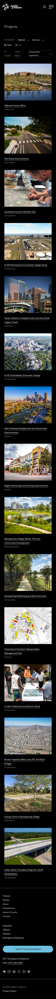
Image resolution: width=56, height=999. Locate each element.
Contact (6, 916)
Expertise (7, 925)
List (19, 45)
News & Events (10, 912)
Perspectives (9, 908)
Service (36, 40)
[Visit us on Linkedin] (14, 971)
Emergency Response (13, 937)
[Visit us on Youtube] (4, 971)
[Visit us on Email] (28, 971)
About (6, 904)
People (6, 900)
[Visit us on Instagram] (24, 971)
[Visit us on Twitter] (19, 971)
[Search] (44, 6)
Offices (6, 929)
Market (21, 40)
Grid (9, 45)
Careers (6, 933)
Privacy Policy (9, 991)
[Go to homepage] (12, 7)
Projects (6, 896)
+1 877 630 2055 (15, 962)
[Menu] (51, 6)
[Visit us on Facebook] (9, 971)
